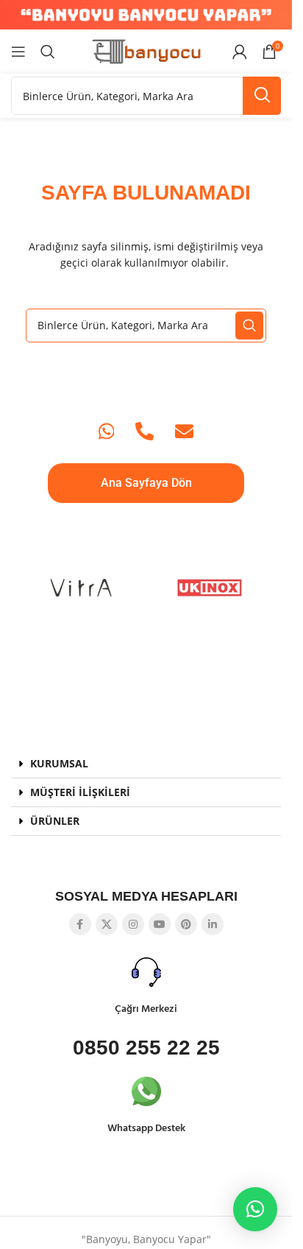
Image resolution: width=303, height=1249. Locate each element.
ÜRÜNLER (54, 821)
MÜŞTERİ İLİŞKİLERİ (80, 792)
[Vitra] (82, 587)
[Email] (184, 431)
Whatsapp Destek (146, 1128)
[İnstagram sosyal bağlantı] (133, 924)
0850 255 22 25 (146, 1047)
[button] (146, 764)
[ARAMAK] (262, 96)
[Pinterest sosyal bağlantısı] (186, 924)
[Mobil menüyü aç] (18, 51)
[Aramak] (48, 51)
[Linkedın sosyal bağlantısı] (213, 924)
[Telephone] (144, 431)
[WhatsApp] (107, 431)
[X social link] (107, 924)
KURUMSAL (59, 763)
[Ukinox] (210, 587)
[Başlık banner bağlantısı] (146, 14)
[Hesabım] (239, 51)
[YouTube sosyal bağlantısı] (160, 924)
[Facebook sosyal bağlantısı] (80, 924)
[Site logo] (146, 50)
